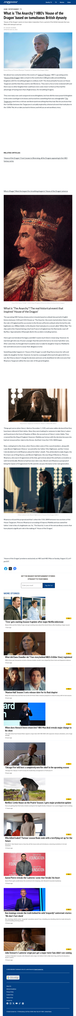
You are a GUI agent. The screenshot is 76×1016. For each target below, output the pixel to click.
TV (56, 2)
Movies (62, 2)
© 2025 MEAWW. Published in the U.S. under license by (20, 969)
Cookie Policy (9, 994)
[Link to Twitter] (13, 1003)
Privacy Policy (10, 992)
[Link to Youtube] (17, 1003)
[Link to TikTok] (20, 1004)
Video (69, 2)
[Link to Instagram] (10, 1003)
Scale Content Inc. (38, 969)
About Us (8, 986)
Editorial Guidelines (11, 989)
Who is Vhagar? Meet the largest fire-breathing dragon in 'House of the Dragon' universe (36, 191)
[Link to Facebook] (7, 1003)
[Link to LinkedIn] (23, 1003)
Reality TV (49, 2)
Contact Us (9, 1000)
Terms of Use (9, 997)
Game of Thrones (44, 75)
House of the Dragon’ (12, 78)
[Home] (11, 2)
